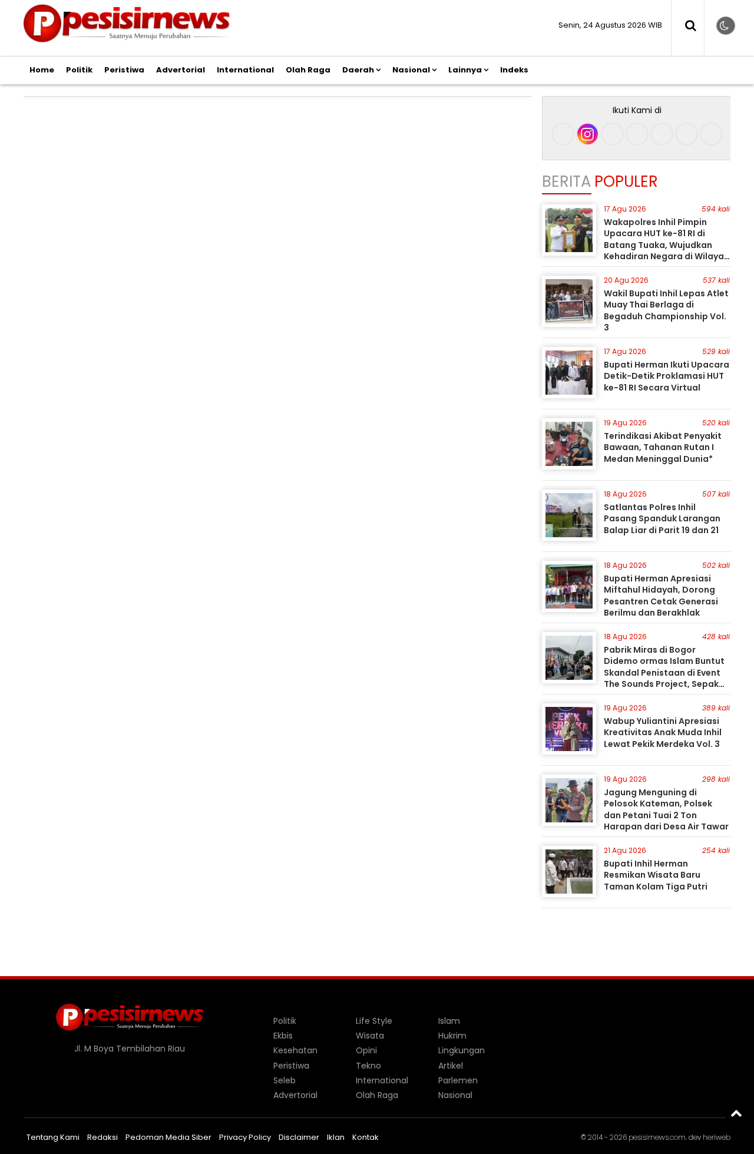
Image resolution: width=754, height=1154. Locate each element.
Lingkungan (461, 1050)
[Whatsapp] (686, 134)
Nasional (411, 69)
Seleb (284, 1080)
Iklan (336, 1137)
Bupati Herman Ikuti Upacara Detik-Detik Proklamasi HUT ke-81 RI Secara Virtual (666, 376)
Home (41, 69)
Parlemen (458, 1080)
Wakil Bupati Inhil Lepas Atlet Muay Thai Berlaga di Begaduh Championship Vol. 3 (666, 310)
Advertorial (180, 69)
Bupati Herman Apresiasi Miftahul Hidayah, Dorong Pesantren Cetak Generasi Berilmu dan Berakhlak (661, 596)
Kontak (365, 1137)
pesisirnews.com (657, 1137)
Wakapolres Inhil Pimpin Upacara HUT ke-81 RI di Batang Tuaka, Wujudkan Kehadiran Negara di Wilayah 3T (666, 245)
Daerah (358, 69)
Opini (366, 1050)
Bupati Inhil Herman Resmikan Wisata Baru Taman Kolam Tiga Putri (655, 875)
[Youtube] (662, 134)
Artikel (450, 1066)
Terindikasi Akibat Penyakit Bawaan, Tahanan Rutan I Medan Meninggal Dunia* (663, 447)
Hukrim (452, 1035)
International (245, 69)
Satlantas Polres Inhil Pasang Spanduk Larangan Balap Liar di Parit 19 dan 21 (662, 518)
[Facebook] (563, 134)
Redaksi (102, 1137)
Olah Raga (308, 69)
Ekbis (283, 1035)
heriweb (716, 1137)
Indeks (514, 69)
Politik (79, 69)
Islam (449, 1021)
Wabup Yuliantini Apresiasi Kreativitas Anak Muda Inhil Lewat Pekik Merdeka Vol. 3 (663, 732)
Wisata (370, 1035)
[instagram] (587, 134)
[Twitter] (637, 134)
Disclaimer (299, 1137)
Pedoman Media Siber (168, 1137)
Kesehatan (295, 1050)
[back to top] (736, 1113)
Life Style (374, 1021)
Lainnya (465, 69)
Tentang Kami (53, 1137)
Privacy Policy (245, 1137)
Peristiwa (124, 69)
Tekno (368, 1066)
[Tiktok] (612, 134)
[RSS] (711, 134)
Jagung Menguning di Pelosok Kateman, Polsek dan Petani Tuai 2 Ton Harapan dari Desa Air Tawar (666, 809)
